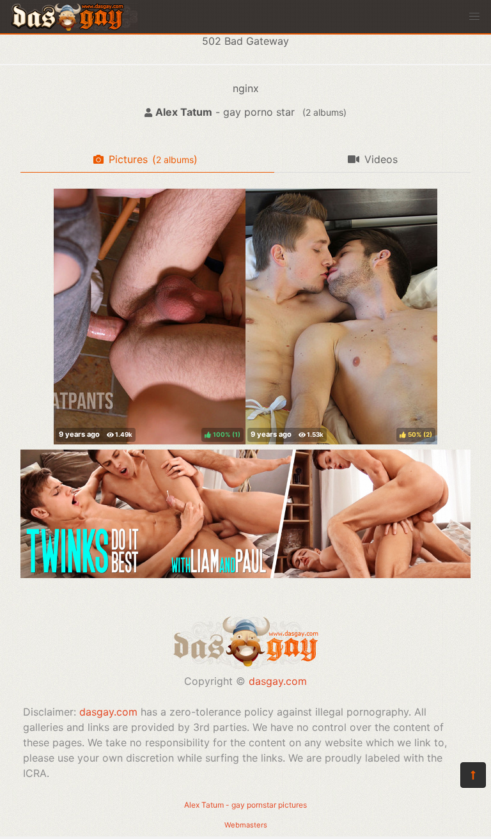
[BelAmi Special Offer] (245, 574)
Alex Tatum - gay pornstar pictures (245, 805)
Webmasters (245, 824)
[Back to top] (473, 775)
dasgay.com (278, 681)
